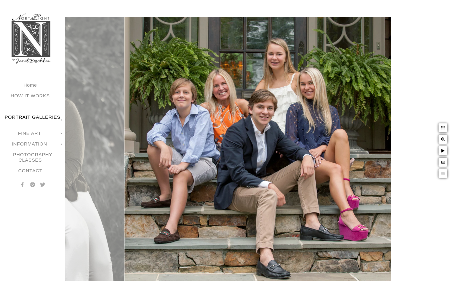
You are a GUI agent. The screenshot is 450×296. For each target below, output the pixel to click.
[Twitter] (42, 184)
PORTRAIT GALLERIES (32, 117)
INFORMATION (30, 144)
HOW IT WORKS (30, 95)
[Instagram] (32, 184)
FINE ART (30, 133)
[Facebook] (22, 184)
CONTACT (30, 170)
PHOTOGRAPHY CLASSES (32, 157)
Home (30, 85)
